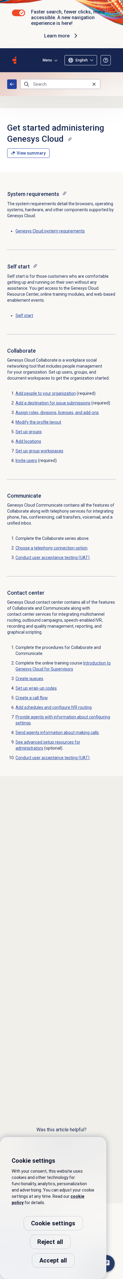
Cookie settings (53, 1223)
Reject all (50, 1241)
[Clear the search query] (94, 84)
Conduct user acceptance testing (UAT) (53, 557)
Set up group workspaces (39, 451)
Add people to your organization (46, 393)
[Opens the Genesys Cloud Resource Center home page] (14, 60)
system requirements (50, 231)
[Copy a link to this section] (70, 139)
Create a (31, 697)
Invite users (26, 460)
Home (12, 84)
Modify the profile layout (38, 422)
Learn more (57, 36)
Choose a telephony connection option (51, 548)
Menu (47, 60)
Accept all (53, 1260)
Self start (24, 315)
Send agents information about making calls (57, 732)
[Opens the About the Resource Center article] (106, 60)
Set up (36, 688)
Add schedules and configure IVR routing (54, 707)
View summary (31, 153)
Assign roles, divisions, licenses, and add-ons (57, 412)
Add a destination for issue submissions (53, 403)
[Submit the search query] (26, 84)
